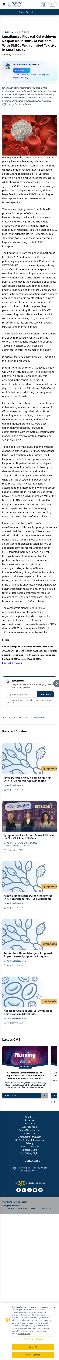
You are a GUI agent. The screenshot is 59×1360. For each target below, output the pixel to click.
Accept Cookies (33, 1355)
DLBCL (27, 717)
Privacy (29, 1143)
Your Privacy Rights (30, 1153)
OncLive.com (29, 1133)
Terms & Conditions (29, 1146)
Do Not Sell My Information (29, 1140)
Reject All (33, 1347)
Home (11, 1208)
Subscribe (44, 694)
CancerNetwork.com (29, 1130)
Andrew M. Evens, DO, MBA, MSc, (22, 843)
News (33, 1208)
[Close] (55, 1307)
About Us (29, 1117)
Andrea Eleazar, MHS (16, 785)
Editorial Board (29, 1149)
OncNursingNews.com (29, 1136)
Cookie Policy (24, 1333)
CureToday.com (30, 1126)
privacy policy (10, 702)
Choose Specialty (26, 12)
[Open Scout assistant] (44, 4)
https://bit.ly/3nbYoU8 (12, 663)
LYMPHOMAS (39, 717)
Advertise (29, 1120)
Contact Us (29, 1123)
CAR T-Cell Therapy (12, 717)
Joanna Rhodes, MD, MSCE (17, 845)
